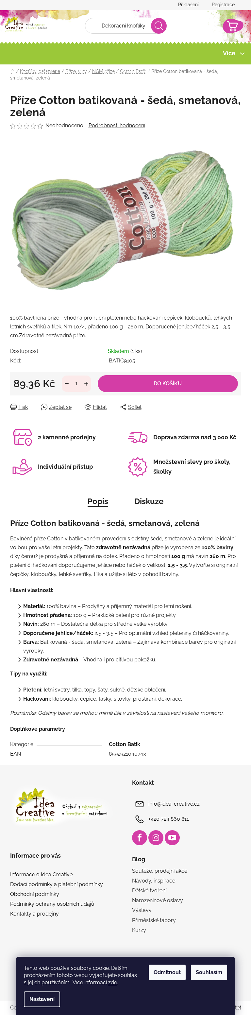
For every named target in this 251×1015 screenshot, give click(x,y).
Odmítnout (167, 972)
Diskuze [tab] (148, 501)
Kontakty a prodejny (34, 914)
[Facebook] (139, 837)
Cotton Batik (124, 744)
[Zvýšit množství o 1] (86, 384)
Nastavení (42, 999)
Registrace (223, 4)
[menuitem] (31, 72)
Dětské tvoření (149, 890)
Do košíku (168, 383)
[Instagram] (155, 837)
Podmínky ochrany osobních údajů (52, 904)
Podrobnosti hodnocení (117, 125)
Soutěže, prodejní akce (159, 871)
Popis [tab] (98, 501)
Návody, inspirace (153, 881)
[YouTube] (172, 837)
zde (112, 982)
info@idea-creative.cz (174, 804)
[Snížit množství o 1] (67, 384)
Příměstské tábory (154, 920)
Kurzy (139, 930)
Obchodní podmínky (34, 894)
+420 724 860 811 (168, 819)
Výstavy (142, 910)
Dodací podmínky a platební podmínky (56, 884)
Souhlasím (209, 972)
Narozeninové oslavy (157, 900)
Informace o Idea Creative (41, 874)
